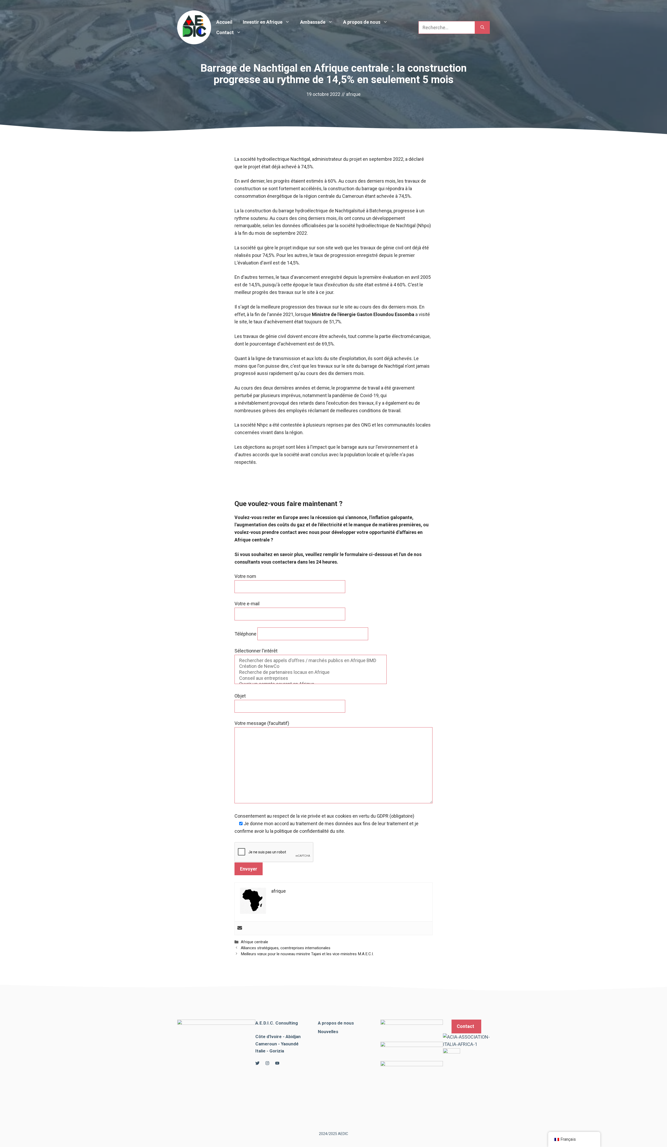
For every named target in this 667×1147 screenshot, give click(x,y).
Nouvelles (328, 1031)
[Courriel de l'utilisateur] (239, 928)
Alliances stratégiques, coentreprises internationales (285, 948)
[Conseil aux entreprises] (310, 678)
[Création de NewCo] (310, 666)
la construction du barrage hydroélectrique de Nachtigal (297, 210)
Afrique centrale (254, 942)
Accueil (224, 22)
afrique (353, 94)
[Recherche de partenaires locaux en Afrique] (310, 672)
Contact (225, 32)
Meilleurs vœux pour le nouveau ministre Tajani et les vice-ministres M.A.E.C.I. (307, 954)
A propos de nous (361, 22)
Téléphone (245, 634)
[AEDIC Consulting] (194, 27)
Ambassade (312, 22)
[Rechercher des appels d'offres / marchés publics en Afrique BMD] (310, 661)
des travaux (281, 292)
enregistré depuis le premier (385, 255)
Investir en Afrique (262, 22)
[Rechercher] (482, 27)
